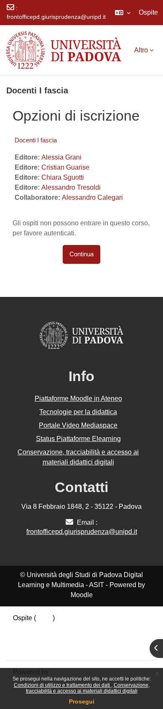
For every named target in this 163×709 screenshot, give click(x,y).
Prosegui (81, 701)
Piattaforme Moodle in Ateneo (78, 398)
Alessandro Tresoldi (71, 187)
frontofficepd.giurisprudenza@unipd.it (56, 16)
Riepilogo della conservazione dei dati (70, 628)
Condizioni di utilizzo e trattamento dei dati (62, 685)
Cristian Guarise (65, 167)
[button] (122, 12)
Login (44, 617)
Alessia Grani (61, 157)
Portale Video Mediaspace (78, 425)
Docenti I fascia (36, 140)
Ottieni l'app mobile (41, 648)
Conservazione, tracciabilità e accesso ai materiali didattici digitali (88, 688)
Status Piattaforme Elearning (78, 438)
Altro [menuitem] (141, 50)
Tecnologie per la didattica (78, 411)
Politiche (26, 638)
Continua (81, 254)
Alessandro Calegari (92, 197)
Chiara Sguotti (62, 177)
